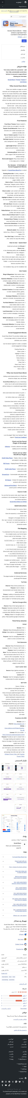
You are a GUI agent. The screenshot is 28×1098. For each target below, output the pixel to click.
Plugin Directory (23, 6)
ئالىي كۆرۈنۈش (23, 984)
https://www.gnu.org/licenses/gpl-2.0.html (13, 734)
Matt (25, 1066)
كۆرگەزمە (10, 1039)
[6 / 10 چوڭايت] (11, 785)
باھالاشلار (23, 50)
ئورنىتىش (23, 54)
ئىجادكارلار (24, 1056)
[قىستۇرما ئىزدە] (11, 16)
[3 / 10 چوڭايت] (24, 775)
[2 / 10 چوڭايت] (11, 765)
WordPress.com (22, 1064)
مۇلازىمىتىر (24, 1044)
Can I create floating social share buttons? (21, 888)
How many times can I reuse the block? (21, 871)
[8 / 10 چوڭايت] (11, 795)
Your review (23, 1008)
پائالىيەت (11, 1054)
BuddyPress (23, 1071)
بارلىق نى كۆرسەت (6, 1008)
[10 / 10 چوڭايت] (24, 816)
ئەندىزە (11, 1047)
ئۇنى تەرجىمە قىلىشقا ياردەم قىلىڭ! (9, 11)
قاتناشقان (11, 1051)
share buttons (5, 976)
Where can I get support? (20, 915)
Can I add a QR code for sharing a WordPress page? (19, 904)
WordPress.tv (22, 1059)
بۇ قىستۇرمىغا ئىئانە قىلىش (20, 1030)
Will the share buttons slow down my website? (20, 877)
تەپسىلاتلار (22, 46)
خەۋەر (25, 1041)
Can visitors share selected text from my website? (19, 899)
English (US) (4, 973)
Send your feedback (21, 437)
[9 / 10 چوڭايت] (24, 806)
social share (11, 979)
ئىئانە (11, 1056)
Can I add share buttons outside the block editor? (20, 894)
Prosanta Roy (20, 949)
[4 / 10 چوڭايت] (11, 775)
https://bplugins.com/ (16, 724)
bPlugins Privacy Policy (11, 754)
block (14, 976)
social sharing (5, 979)
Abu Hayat (21, 939)
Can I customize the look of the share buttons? (20, 910)
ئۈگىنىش (25, 1051)
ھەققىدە (25, 1039)
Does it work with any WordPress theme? (21, 861)
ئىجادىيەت (22, 57)
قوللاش (23, 61)
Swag (11, 1059)
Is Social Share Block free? (19, 857)
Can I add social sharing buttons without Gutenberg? (19, 882)
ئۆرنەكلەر (11, 1041)
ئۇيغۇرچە (21, 1078)
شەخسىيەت (24, 1047)
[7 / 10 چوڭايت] (24, 795)
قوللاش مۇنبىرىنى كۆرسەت (20, 1019)
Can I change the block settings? (18, 867)
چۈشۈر (24, 40)
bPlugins (20, 37)
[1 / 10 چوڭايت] (24, 765)
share (10, 976)
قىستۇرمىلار (10, 1044)
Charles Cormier (19, 944)
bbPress (24, 1069)
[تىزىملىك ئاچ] (2, 2)
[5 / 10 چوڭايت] (24, 785)
